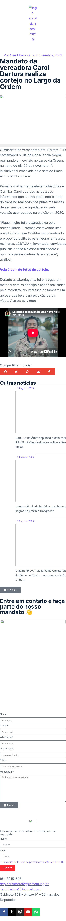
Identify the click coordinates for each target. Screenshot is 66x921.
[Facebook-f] (4, 912)
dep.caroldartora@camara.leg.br (24, 884)
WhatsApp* (6, 737)
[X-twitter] (12, 912)
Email (3, 850)
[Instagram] (20, 912)
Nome (3, 714)
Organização (7, 748)
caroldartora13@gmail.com (20, 889)
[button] (5, 371)
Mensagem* (7, 771)
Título (3, 760)
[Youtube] (28, 912)
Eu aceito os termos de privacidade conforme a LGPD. (33, 862)
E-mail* (4, 725)
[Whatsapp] (36, 912)
